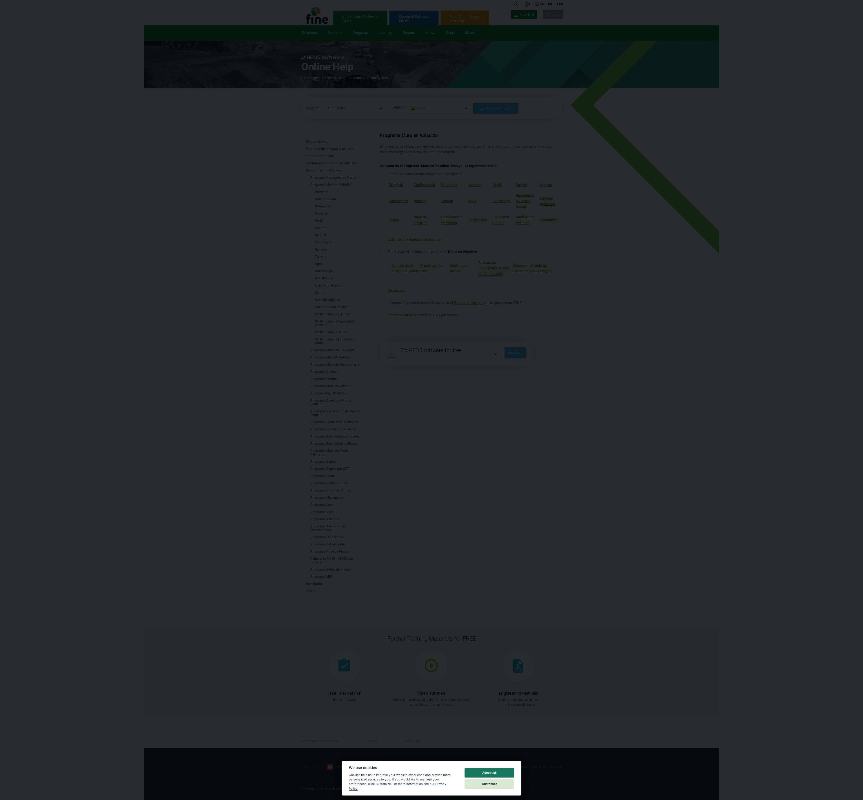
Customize (489, 784)
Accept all (489, 772)
